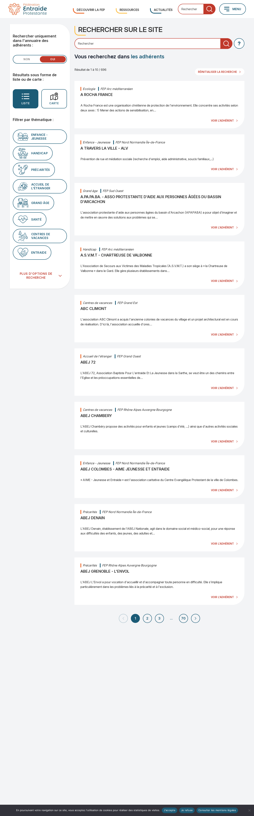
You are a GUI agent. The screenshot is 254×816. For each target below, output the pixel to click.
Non (27, 59)
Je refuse (187, 810)
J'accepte (169, 810)
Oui (52, 59)
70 (183, 618)
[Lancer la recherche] (209, 9)
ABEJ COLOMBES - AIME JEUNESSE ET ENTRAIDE (125, 469)
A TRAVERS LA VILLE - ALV (104, 148)
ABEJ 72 (88, 362)
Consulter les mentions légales (217, 810)
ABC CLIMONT (93, 308)
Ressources (129, 10)
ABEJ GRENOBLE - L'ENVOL (104, 571)
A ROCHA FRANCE (96, 94)
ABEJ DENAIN (92, 518)
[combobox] (196, 9)
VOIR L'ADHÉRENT (222, 120)
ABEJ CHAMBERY (96, 415)
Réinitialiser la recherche (217, 71)
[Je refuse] (249, 810)
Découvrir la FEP (91, 10)
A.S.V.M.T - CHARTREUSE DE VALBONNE (116, 255)
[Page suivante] (195, 618)
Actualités (163, 10)
